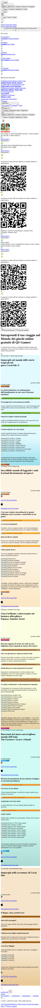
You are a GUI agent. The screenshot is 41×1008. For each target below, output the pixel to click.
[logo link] (3, 994)
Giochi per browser (8, 330)
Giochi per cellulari (23, 330)
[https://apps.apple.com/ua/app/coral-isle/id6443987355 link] (2, 74)
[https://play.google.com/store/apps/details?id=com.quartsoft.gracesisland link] (2, 64)
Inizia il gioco (5, 139)
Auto (4, 17)
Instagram (25, 996)
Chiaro (14, 17)
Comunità (14, 105)
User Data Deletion (7, 1004)
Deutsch (24, 6)
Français (18, 6)
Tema (5, 12)
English (4, 6)
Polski (25, 9)
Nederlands (18, 9)
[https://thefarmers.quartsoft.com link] (2, 62)
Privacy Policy (17, 1004)
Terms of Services (27, 1004)
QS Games (4, 996)
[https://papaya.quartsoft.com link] (2, 56)
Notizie (5, 101)
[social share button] (10, 991)
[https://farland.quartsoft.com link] (2, 46)
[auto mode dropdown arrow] (2, 14)
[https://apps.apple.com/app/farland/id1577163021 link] (2, 51)
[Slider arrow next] (1, 580)
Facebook (15, 996)
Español (11, 9)
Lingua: (6, 108)
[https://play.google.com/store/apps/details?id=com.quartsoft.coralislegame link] (2, 72)
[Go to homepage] (20, 25)
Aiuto (20, 105)
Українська (10, 6)
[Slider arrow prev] (1, 578)
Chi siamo (6, 105)
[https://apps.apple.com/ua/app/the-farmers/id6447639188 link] (2, 66)
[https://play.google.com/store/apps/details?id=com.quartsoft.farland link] (2, 48)
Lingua (5, 2)
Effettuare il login (15, 110)
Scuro (9, 17)
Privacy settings (12, 1006)
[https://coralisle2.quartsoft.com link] (2, 41)
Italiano (5, 9)
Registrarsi (24, 110)
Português (31, 6)
